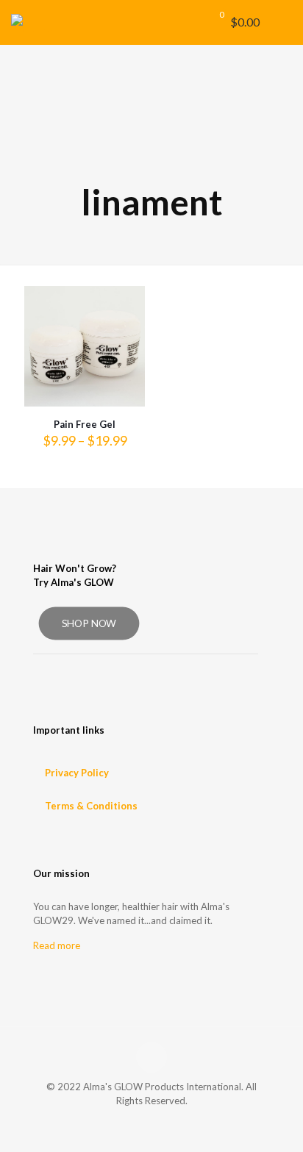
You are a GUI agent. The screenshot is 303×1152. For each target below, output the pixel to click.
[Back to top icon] (151, 1057)
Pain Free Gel (84, 424)
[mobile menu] (283, 22)
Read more (56, 945)
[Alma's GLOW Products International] (32, 22)
